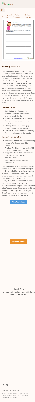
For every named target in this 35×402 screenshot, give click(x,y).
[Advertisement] (17, 225)
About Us (5, 390)
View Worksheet (18, 202)
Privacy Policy (14, 390)
